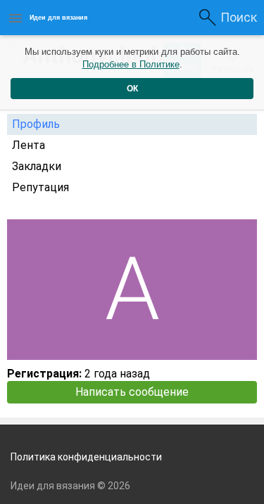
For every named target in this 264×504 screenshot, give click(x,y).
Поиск (238, 17)
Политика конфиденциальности (86, 457)
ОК (132, 88)
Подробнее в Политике (131, 64)
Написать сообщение (132, 392)
